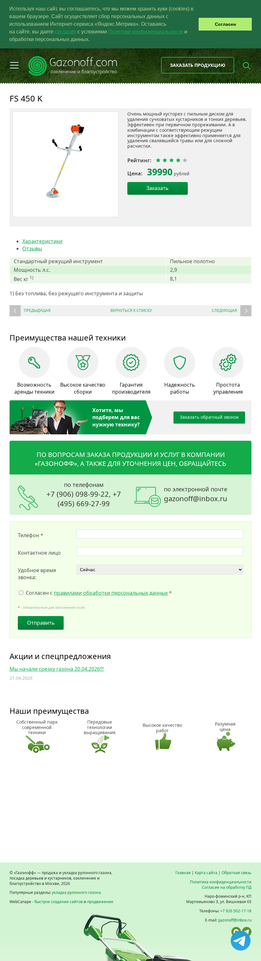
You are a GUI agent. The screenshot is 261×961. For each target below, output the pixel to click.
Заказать (157, 188)
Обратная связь (236, 872)
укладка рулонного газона (76, 892)
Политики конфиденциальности (145, 31)
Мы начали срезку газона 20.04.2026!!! (57, 668)
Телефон (30, 535)
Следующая (224, 310)
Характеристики (42, 241)
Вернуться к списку (131, 310)
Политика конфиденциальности (220, 882)
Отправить (41, 622)
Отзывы (32, 248)
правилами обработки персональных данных (111, 592)
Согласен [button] (225, 24)
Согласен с (99, 592)
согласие (65, 31)
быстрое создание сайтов (58, 901)
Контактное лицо (39, 552)
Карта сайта (206, 872)
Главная (183, 872)
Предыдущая (37, 310)
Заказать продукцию (197, 65)
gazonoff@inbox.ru (195, 498)
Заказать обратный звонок (209, 417)
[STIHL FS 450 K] (65, 164)
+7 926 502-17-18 (235, 911)
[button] (92, 40)
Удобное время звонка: (37, 574)
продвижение (100, 901)
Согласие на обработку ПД (226, 887)
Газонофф (56, 463)
